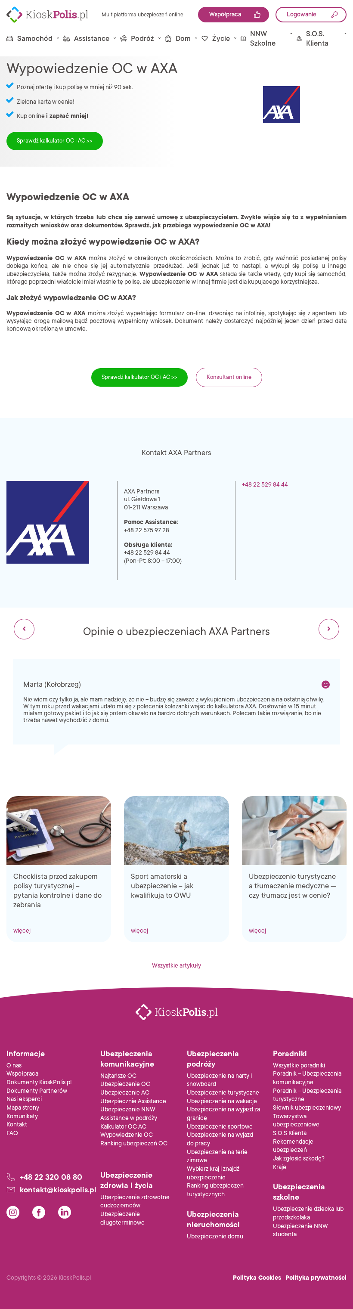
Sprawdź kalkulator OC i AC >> (55, 141)
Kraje (279, 1167)
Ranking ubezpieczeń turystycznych (215, 1190)
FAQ (12, 1133)
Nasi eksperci (24, 1099)
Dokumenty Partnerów (36, 1091)
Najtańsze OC (118, 1076)
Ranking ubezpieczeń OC (133, 1143)
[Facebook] (38, 1212)
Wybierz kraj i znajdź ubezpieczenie (213, 1173)
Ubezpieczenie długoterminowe (122, 1218)
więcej (22, 931)
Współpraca (22, 1074)
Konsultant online (229, 377)
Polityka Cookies (257, 1278)
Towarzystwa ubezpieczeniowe (296, 1120)
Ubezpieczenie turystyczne (223, 1093)
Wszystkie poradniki (299, 1065)
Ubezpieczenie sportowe (220, 1127)
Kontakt (16, 1124)
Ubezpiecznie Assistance (133, 1101)
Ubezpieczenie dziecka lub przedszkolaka (308, 1213)
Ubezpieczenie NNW (127, 1109)
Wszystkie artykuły (176, 966)
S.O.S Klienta (290, 1133)
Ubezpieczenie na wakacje (222, 1101)
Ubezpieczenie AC (124, 1093)
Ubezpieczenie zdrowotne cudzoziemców (135, 1201)
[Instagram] (12, 1212)
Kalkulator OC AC (123, 1127)
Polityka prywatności (316, 1278)
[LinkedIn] (64, 1212)
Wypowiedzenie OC (126, 1135)
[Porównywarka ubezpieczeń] (47, 14)
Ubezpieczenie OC (125, 1084)
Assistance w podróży (128, 1118)
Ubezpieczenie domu (215, 1236)
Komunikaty (22, 1116)
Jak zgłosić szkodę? (299, 1158)
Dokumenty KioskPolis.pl (38, 1082)
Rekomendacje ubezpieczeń (293, 1146)
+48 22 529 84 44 (265, 485)
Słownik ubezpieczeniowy (307, 1108)
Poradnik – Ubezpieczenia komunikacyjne (307, 1078)
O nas (14, 1065)
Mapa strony (22, 1108)
